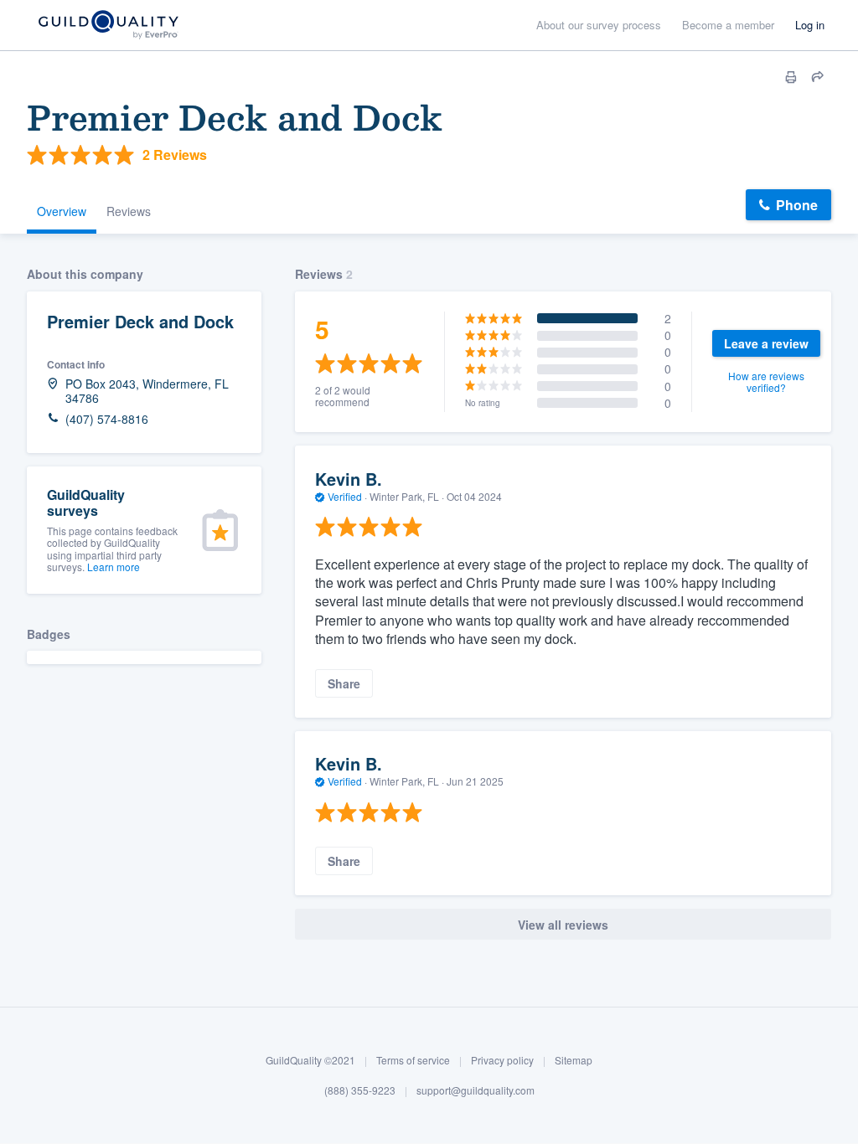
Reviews (128, 211)
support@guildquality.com (475, 1090)
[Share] (817, 77)
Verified (344, 496)
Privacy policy (502, 1060)
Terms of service (413, 1060)
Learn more (113, 566)
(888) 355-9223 (359, 1090)
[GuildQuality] (108, 25)
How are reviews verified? (766, 381)
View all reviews (563, 924)
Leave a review (766, 343)
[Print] (791, 77)
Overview (61, 211)
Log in (809, 25)
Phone (797, 204)
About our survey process (598, 25)
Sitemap (573, 1060)
